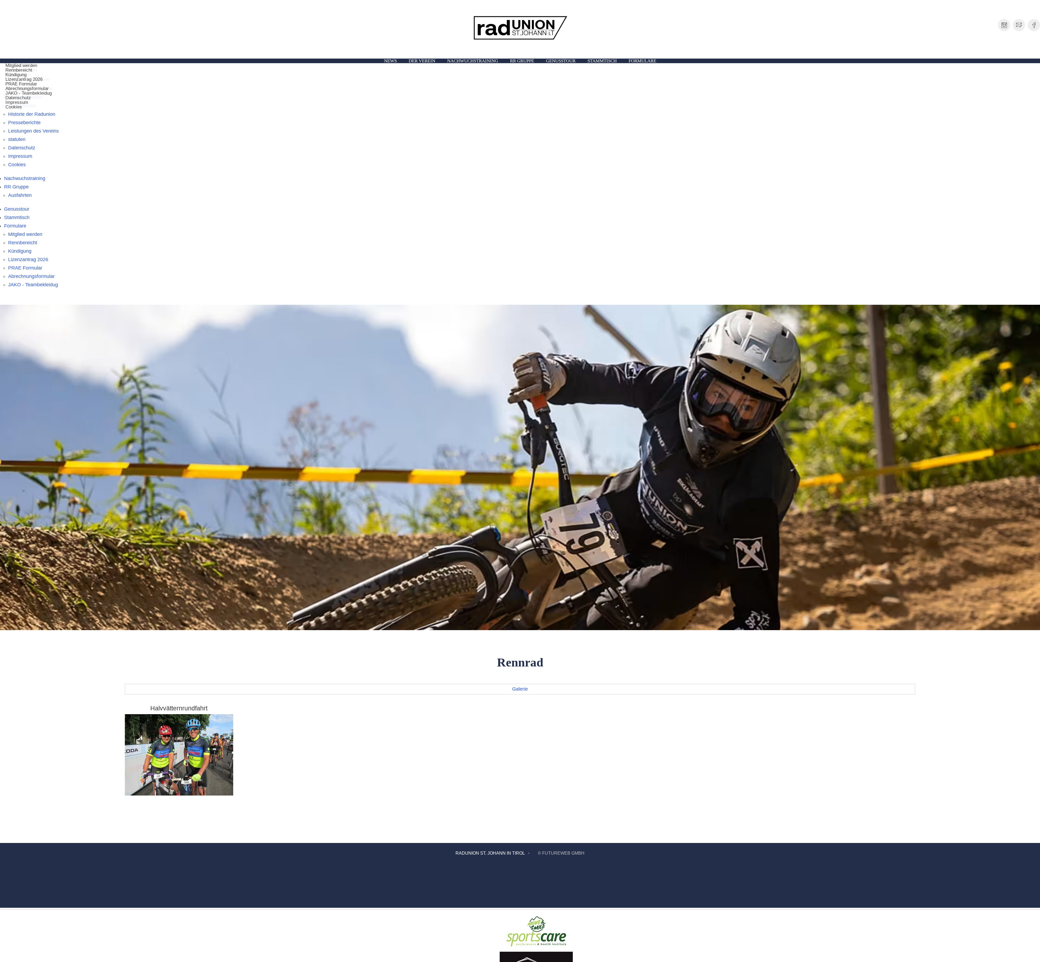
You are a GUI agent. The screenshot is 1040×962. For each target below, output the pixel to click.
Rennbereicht (22, 242)
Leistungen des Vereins (33, 131)
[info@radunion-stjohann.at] (1019, 25)
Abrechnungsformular (31, 276)
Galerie (520, 689)
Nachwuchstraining (472, 60)
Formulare (642, 60)
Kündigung (19, 251)
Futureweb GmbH (563, 853)
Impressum (20, 156)
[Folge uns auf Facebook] (1034, 25)
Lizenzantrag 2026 (28, 259)
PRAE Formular (25, 268)
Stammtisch (602, 60)
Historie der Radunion (31, 114)
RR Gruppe (522, 60)
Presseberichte (24, 122)
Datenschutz (21, 147)
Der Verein (422, 60)
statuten (16, 139)
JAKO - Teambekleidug (28, 93)
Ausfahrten (20, 195)
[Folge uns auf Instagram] (1004, 25)
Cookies (13, 107)
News (390, 60)
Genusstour (561, 60)
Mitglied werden (25, 234)
